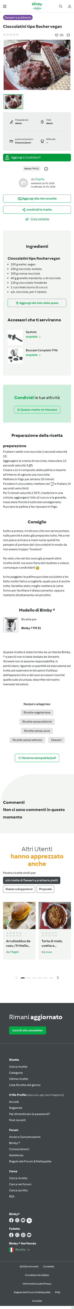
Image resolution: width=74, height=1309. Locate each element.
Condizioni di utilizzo (37, 1275)
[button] (4, 6)
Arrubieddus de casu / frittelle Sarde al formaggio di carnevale (18, 943)
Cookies (37, 1301)
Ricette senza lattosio (27, 740)
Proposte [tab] (45, 889)
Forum (13, 1130)
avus (49, 952)
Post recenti (17, 1120)
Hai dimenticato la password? (29, 1114)
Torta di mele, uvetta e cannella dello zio (53, 943)
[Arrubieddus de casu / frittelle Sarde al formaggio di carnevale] (19, 915)
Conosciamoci (19, 1149)
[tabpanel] (37, 942)
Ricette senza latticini (37, 721)
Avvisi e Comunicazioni (24, 1137)
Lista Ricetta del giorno (25, 1085)
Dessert (56, 740)
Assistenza (16, 1155)
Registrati (15, 1108)
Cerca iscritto (18, 1190)
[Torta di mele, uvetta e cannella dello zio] (55, 915)
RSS (11, 1196)
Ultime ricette (18, 1079)
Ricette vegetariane (37, 712)
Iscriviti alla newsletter (27, 1030)
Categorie (16, 1073)
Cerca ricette (18, 1066)
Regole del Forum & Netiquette (30, 1161)
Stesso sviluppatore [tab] (19, 889)
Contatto (48, 1266)
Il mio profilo (36, 1095)
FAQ (57, 1292)
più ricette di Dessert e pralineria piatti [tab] (32, 880)
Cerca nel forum (20, 1184)
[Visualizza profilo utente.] (23, 182)
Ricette (14, 1060)
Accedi (14, 1102)
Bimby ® (14, 1143)
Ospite (39, 179)
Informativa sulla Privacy (37, 1283)
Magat (14, 952)
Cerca (13, 1171)
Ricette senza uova (37, 731)
